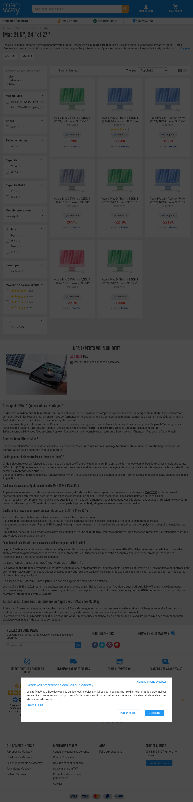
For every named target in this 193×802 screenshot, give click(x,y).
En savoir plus (35, 704)
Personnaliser (128, 712)
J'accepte (154, 712)
